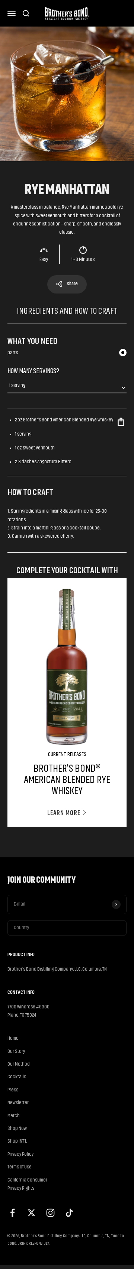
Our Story (16, 1051)
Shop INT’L (17, 1141)
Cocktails (16, 1077)
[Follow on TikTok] (69, 1213)
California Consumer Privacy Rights (27, 1184)
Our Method (18, 1064)
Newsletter (18, 1103)
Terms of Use (19, 1167)
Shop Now (17, 1128)
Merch (13, 1116)
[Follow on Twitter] (31, 1213)
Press (12, 1090)
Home (13, 1038)
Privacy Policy (20, 1154)
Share (72, 284)
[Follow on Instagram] (50, 1213)
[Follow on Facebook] (12, 1213)
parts (12, 353)
